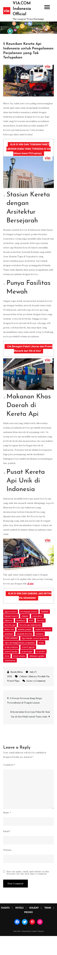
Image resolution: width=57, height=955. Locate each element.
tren (7, 656)
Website (7, 850)
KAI (31, 620)
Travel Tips (13, 680)
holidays (20, 620)
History (33, 676)
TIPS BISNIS (11, 638)
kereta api (10, 624)
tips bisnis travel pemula (35, 638)
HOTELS (19, 908)
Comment (9, 764)
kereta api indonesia (30, 624)
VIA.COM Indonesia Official (22, 8)
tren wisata (19, 656)
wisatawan (10, 660)
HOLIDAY (34, 908)
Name (7, 812)
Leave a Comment (36, 680)
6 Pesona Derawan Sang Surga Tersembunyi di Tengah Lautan (24, 700)
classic (25, 616)
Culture (23, 676)
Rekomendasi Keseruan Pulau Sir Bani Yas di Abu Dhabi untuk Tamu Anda (30, 714)
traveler (41, 651)
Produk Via (43, 676)
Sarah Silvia (17, 672)
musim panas (24, 629)
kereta (40, 620)
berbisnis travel (29, 611)
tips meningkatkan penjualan (20, 642)
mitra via (9, 629)
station (39, 633)
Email (7, 831)
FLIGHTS (5, 908)
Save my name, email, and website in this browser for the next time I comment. (28, 872)
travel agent (28, 647)
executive (37, 616)
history (8, 620)
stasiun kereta (24, 633)
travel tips (27, 651)
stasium (9, 633)
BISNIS (44, 611)
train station (11, 647)
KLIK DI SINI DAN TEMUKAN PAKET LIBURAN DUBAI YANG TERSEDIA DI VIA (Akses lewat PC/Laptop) (28, 149)
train (41, 642)
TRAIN (47, 908)
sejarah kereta (43, 629)
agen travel (10, 611)
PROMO (28, 912)
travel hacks (11, 651)
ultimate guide (36, 656)
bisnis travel (11, 616)
